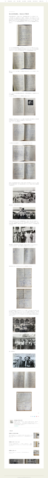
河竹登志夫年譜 (10, 1)
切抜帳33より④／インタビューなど (14, 441)
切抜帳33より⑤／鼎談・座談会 (13, 433)
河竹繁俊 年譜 (41, 1)
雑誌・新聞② (24, 1)
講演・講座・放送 (35, 1)
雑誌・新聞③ (29, 1)
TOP (5, 1)
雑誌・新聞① (19, 1)
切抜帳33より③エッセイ (12, 450)
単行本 (14, 1)
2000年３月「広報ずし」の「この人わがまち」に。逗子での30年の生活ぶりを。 (19, 452)
